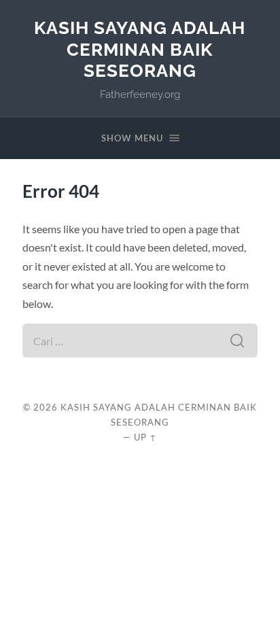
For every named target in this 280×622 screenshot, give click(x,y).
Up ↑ (145, 437)
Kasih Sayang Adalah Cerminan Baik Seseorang (139, 49)
